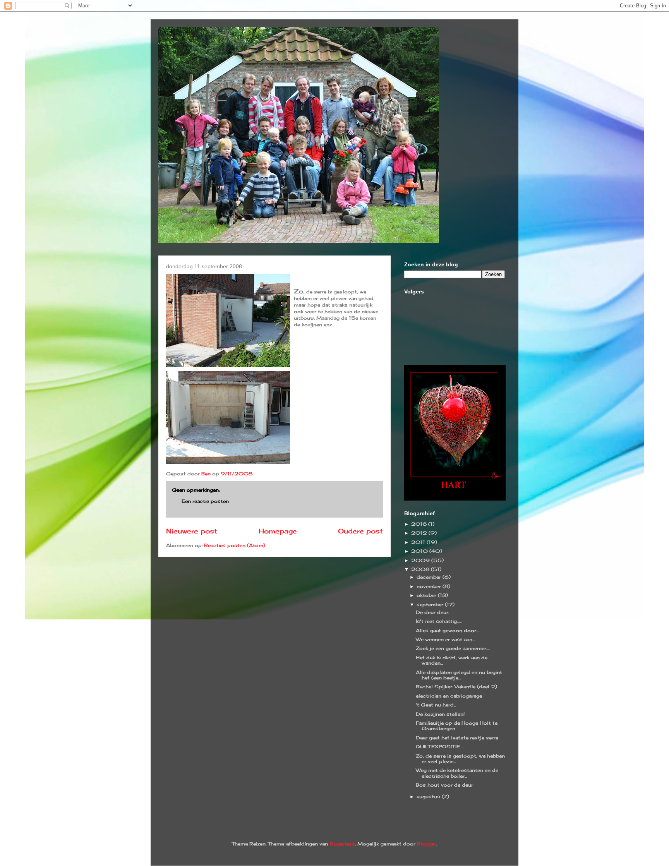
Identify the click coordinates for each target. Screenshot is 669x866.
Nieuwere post (191, 531)
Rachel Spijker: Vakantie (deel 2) (456, 686)
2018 (419, 524)
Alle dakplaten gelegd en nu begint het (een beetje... (459, 675)
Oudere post (360, 531)
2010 (420, 551)
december (430, 577)
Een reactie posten (205, 501)
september (431, 604)
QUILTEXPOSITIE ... (440, 746)
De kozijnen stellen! (440, 714)
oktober (427, 595)
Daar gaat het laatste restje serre (457, 738)
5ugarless (342, 844)
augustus (429, 796)
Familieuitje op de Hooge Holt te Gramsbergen (456, 725)
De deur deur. (432, 612)
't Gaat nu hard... (436, 705)
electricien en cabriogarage (449, 696)
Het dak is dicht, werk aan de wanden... (451, 660)
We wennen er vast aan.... (445, 639)
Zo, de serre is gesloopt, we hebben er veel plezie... (460, 758)
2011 (419, 542)
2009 (421, 560)
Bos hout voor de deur (444, 785)
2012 (420, 533)
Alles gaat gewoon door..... (448, 630)
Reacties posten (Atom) (234, 545)
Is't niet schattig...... (438, 621)
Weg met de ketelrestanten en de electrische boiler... (457, 773)
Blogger (426, 844)
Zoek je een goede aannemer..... (453, 648)
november (430, 586)
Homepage (278, 531)
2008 (421, 569)
